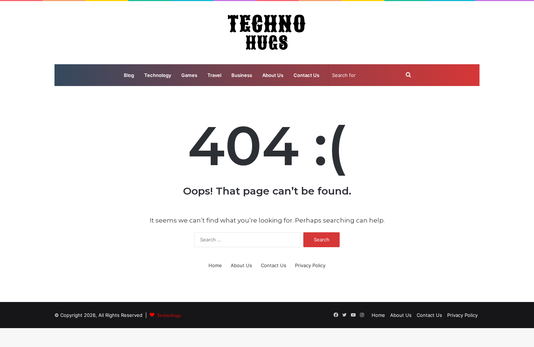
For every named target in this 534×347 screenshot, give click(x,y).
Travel (214, 75)
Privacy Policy (310, 265)
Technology (157, 75)
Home (215, 265)
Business (241, 75)
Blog (129, 75)
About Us (272, 75)
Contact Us (306, 75)
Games (189, 75)
